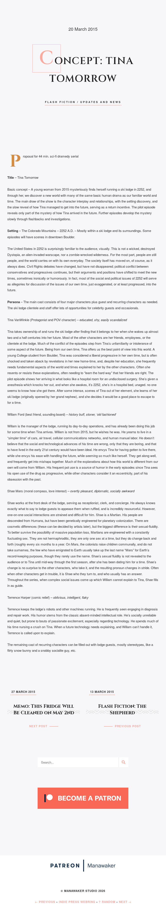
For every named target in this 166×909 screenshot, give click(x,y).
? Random (107, 902)
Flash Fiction (60, 102)
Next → (125, 902)
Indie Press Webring (77, 902)
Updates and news (100, 102)
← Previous (45, 902)
